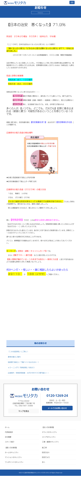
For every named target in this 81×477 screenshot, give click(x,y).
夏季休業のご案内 (14, 357)
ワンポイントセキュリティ (14, 462)
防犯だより (46, 457)
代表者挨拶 (9, 432)
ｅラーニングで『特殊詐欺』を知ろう (21, 367)
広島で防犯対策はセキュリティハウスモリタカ (36, 473)
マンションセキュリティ (13, 457)
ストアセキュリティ (49, 437)
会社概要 (8, 437)
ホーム (7, 427)
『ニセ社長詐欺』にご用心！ (18, 351)
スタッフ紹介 (9, 441)
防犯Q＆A (45, 452)
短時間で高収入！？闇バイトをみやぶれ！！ (23, 362)
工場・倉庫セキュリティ (50, 441)
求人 (43, 462)
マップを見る (23, 411)
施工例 (44, 447)
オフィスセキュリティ (49, 432)
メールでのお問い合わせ (57, 408)
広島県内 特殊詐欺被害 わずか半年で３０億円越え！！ (28, 372)
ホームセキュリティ (12, 452)
